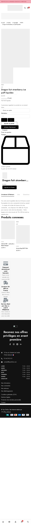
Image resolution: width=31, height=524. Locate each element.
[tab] (7, 194)
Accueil (3, 22)
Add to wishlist (15, 93)
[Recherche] (25, 8)
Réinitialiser (4, 113)
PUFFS (21, 22)
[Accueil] (3, 522)
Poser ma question (6, 132)
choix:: (3, 107)
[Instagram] (14, 344)
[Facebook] (10, 344)
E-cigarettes (15, 22)
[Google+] (21, 344)
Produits (8, 22)
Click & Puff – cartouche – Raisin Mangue (8, 244)
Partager (3, 134)
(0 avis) (10, 98)
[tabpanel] (15, 208)
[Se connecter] (15, 522)
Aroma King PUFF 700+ (22, 248)
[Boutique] (9, 522)
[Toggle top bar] (29, 1)
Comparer (4, 130)
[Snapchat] (17, 344)
